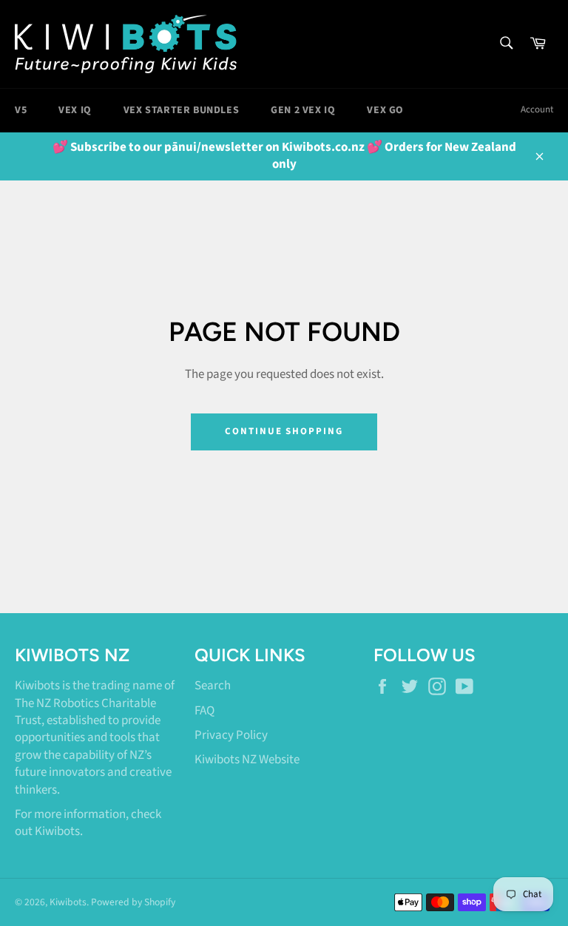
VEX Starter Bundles (181, 110)
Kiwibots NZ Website (247, 759)
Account (537, 109)
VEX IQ (75, 110)
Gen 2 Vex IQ (303, 110)
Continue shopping (284, 431)
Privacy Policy (231, 735)
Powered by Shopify (133, 902)
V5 (21, 110)
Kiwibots (57, 831)
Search (213, 685)
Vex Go (385, 110)
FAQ (204, 711)
